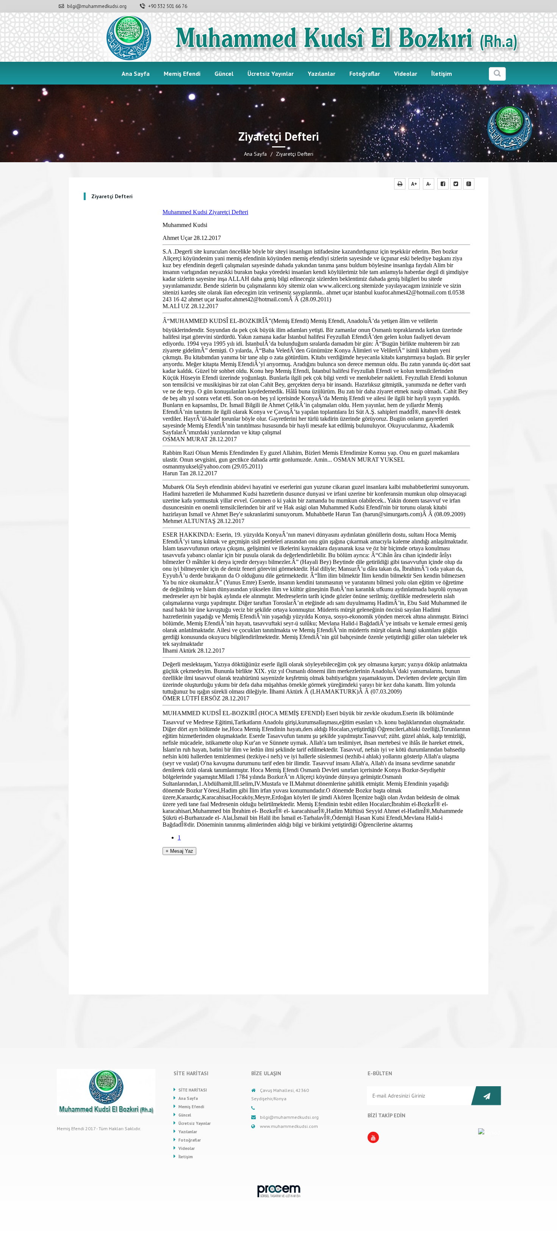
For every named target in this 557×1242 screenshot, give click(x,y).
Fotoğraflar (364, 73)
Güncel (223, 73)
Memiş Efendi (182, 73)
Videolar (405, 73)
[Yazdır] (399, 184)
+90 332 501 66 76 (167, 6)
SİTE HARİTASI (192, 1090)
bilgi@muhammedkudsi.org (96, 6)
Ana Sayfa (136, 73)
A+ (414, 183)
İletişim (441, 73)
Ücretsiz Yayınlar (270, 73)
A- (428, 183)
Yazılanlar (321, 73)
